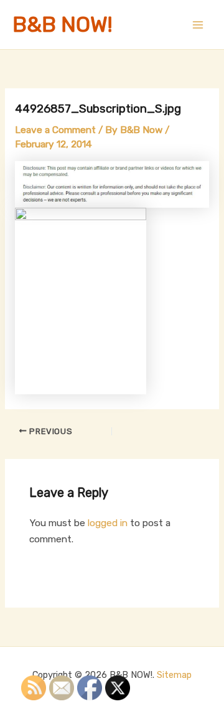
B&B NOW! (62, 24)
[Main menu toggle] (198, 24)
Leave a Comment (55, 130)
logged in (108, 523)
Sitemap (174, 674)
